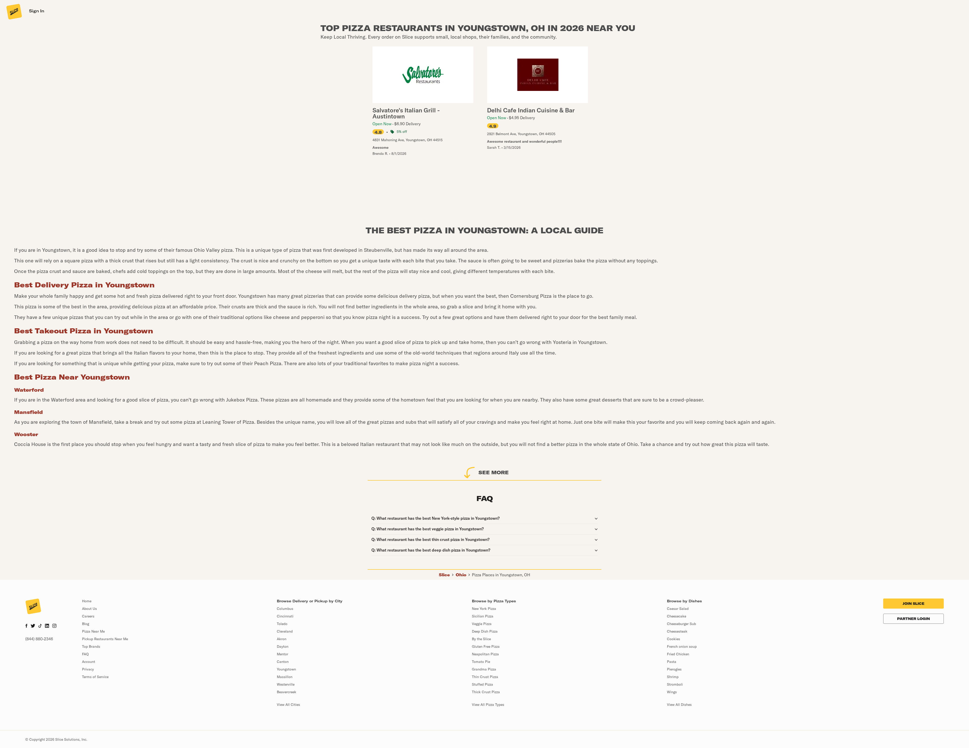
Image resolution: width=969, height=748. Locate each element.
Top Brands (91, 646)
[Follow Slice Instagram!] (54, 626)
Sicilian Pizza (482, 616)
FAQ (85, 654)
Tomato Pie (481, 661)
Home (86, 601)
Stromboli (675, 684)
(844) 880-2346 (39, 638)
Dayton (282, 646)
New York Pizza (484, 608)
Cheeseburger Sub (681, 623)
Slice (444, 574)
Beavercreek (286, 692)
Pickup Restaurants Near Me (105, 639)
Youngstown (286, 669)
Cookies (673, 639)
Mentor (282, 654)
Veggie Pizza (482, 623)
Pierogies (674, 669)
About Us (89, 608)
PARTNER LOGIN (913, 618)
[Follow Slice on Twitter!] (33, 626)
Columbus (285, 608)
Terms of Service (95, 677)
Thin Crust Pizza (485, 677)
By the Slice (481, 639)
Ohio (461, 574)
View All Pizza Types (488, 704)
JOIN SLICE (913, 603)
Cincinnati (285, 616)
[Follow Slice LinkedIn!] (47, 626)
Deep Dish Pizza (485, 631)
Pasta (671, 661)
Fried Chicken (678, 654)
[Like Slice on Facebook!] (26, 626)
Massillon (284, 677)
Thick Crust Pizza (486, 692)
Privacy (88, 669)
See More (493, 472)
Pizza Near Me (93, 631)
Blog (85, 623)
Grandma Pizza (484, 669)
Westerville (285, 684)
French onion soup (682, 646)
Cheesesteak (677, 631)
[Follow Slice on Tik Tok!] (40, 626)
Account (88, 661)
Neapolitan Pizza (485, 654)
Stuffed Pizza (482, 684)
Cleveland (285, 631)
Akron (281, 639)
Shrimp (673, 677)
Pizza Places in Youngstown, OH (501, 574)
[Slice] (13, 11)
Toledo (282, 623)
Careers (88, 616)
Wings (672, 692)
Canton (283, 661)
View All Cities (288, 704)
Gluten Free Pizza (486, 646)
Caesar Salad (678, 608)
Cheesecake (676, 616)
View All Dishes (679, 704)
